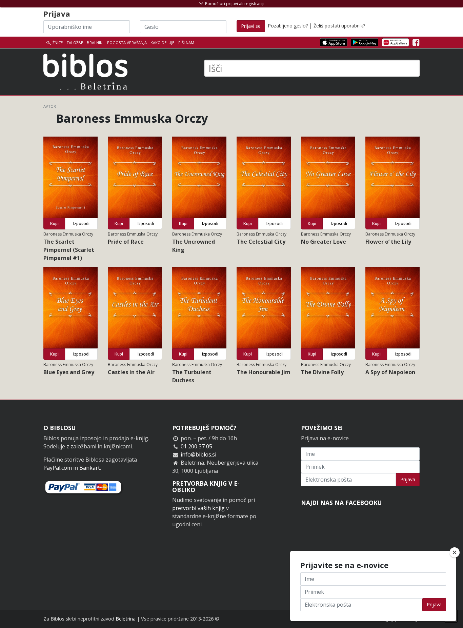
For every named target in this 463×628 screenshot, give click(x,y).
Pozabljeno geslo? (288, 25)
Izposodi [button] (81, 223)
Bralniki (95, 42)
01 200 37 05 (196, 446)
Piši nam (186, 42)
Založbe (74, 42)
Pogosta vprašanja (127, 42)
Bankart (89, 467)
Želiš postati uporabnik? (339, 25)
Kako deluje (162, 42)
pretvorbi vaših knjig (198, 508)
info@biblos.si (198, 454)
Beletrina (126, 618)
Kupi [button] (54, 223)
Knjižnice (54, 42)
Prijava (407, 479)
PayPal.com (57, 467)
